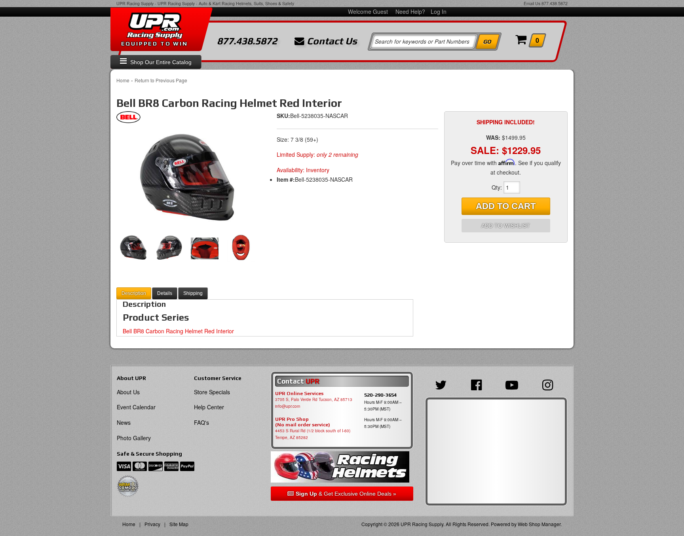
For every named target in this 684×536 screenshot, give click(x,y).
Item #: (286, 179)
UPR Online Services (299, 393)
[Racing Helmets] (342, 467)
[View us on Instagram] (549, 384)
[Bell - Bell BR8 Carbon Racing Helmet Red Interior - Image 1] (187, 178)
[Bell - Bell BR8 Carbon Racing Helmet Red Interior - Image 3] (204, 248)
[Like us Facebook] (478, 384)
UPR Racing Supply (135, 3)
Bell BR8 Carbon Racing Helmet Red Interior (178, 331)
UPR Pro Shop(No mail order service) (302, 422)
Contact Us (330, 41)
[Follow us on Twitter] (443, 384)
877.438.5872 (555, 3)
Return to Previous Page (161, 80)
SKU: (283, 116)
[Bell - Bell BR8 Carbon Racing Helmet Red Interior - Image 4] (240, 248)
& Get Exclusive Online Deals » (346, 493)
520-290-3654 (380, 395)
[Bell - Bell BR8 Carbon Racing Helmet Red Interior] (128, 119)
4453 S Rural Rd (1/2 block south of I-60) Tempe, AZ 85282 (312, 434)
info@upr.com (287, 406)
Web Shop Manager (539, 524)
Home (122, 80)
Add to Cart (506, 206)
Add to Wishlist (505, 225)
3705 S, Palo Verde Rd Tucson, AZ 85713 (313, 399)
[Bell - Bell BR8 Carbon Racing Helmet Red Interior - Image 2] (169, 248)
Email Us (532, 3)
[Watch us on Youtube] (513, 384)
